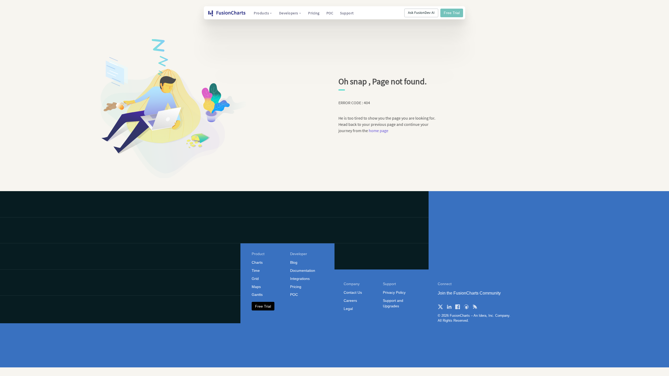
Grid (255, 279)
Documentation (302, 270)
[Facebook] (457, 306)
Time (256, 270)
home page (378, 130)
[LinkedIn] (449, 306)
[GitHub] (466, 306)
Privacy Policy (394, 292)
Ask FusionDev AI (421, 12)
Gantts (257, 294)
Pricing (314, 13)
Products (261, 13)
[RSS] (474, 306)
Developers (288, 13)
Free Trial (452, 13)
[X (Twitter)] (440, 306)
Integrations (300, 279)
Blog (293, 262)
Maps (256, 287)
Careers (350, 300)
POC (329, 13)
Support (347, 13)
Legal (348, 309)
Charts (257, 262)
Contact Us (353, 292)
